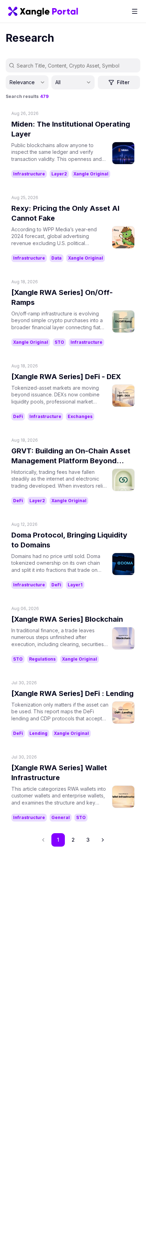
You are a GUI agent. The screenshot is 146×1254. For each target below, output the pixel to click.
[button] (103, 840)
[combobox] (27, 82)
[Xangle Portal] (43, 11)
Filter (123, 82)
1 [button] (58, 840)
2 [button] (73, 840)
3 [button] (88, 840)
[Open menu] (134, 11)
